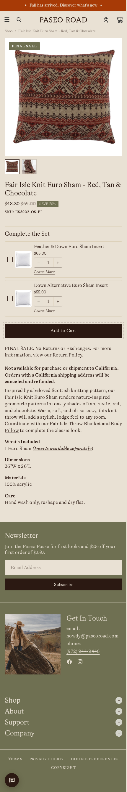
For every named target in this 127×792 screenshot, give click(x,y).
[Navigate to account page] (106, 20)
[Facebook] (69, 662)
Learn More (44, 271)
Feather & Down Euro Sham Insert (69, 246)
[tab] (12, 166)
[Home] (63, 20)
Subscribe (63, 584)
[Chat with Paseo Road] (12, 780)
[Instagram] (80, 662)
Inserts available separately (63, 448)
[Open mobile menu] (7, 20)
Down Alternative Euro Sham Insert (71, 285)
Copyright (63, 768)
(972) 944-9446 (83, 651)
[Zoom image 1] (63, 97)
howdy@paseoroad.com (92, 636)
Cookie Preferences (95, 759)
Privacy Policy (47, 759)
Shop (9, 31)
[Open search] (19, 20)
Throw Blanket (85, 423)
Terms (15, 759)
